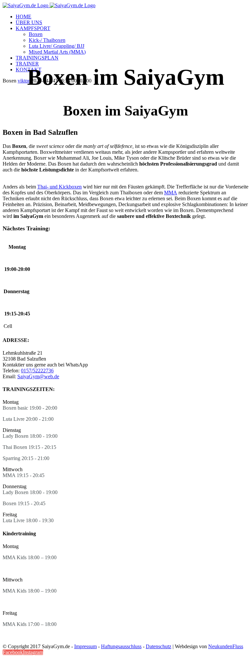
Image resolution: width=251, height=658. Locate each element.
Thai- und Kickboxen (59, 186)
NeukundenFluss (225, 646)
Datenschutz (158, 646)
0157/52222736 (37, 370)
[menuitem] (132, 17)
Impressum (85, 646)
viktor (24, 80)
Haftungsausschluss (121, 646)
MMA (170, 192)
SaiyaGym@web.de (38, 376)
